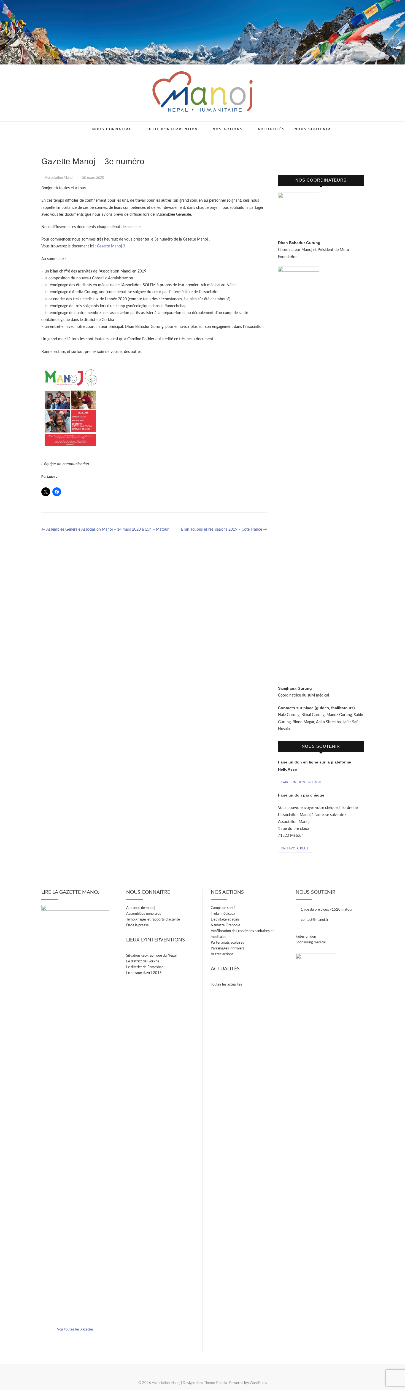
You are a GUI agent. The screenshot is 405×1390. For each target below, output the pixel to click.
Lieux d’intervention (172, 129)
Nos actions (228, 129)
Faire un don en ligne (301, 782)
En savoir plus (295, 848)
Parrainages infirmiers (228, 948)
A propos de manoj (140, 908)
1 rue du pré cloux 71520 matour (326, 909)
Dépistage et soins (225, 919)
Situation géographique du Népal (151, 955)
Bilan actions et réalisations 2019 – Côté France (224, 529)
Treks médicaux (223, 914)
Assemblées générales (143, 914)
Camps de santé (223, 908)
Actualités (271, 129)
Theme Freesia (215, 1383)
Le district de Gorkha (142, 961)
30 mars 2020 (92, 178)
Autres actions (222, 954)
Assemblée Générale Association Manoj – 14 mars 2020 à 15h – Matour (105, 529)
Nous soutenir (313, 129)
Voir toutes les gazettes (75, 1329)
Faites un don (306, 936)
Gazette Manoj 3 (111, 246)
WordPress (258, 1383)
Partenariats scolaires (227, 942)
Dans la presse (137, 925)
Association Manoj (57, 125)
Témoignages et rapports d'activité (153, 919)
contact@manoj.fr (314, 920)
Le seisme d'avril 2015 (144, 973)
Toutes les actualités (226, 984)
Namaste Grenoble (225, 925)
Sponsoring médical (311, 942)
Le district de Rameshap (144, 967)
